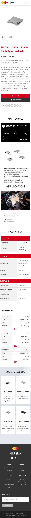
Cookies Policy (22, 484)
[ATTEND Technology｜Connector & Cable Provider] (9, 2)
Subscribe (7, 505)
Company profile (9, 468)
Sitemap (22, 479)
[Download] (15, 329)
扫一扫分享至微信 (20, 105)
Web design (17, 515)
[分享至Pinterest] (12, 105)
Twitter (19, 458)
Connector (22, 470)
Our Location (9, 482)
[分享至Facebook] (15, 105)
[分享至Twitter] (9, 105)
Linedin (12, 458)
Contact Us (9, 479)
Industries (9, 470)
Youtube (15, 458)
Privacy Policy (22, 482)
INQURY (17, 96)
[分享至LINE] (6, 105)
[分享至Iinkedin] (17, 105)
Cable (22, 468)
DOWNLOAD (17, 100)
